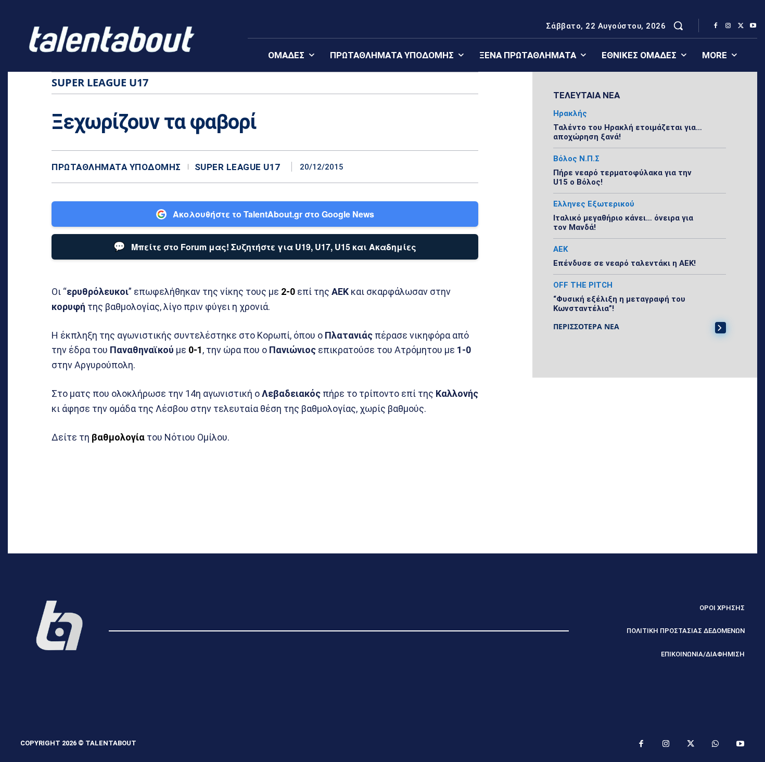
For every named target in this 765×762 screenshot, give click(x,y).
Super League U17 (237, 167)
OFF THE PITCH (583, 285)
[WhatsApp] (467, 166)
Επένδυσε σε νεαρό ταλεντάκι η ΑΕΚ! (624, 263)
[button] (678, 25)
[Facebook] (715, 26)
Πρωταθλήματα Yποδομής (116, 167)
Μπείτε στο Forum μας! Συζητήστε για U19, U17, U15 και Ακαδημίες (264, 246)
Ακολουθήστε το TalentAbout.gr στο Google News (273, 214)
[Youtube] (753, 26)
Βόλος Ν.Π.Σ (576, 159)
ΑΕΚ (560, 249)
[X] (740, 26)
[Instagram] (728, 26)
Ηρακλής (570, 114)
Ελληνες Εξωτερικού (593, 204)
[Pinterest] (444, 166)
